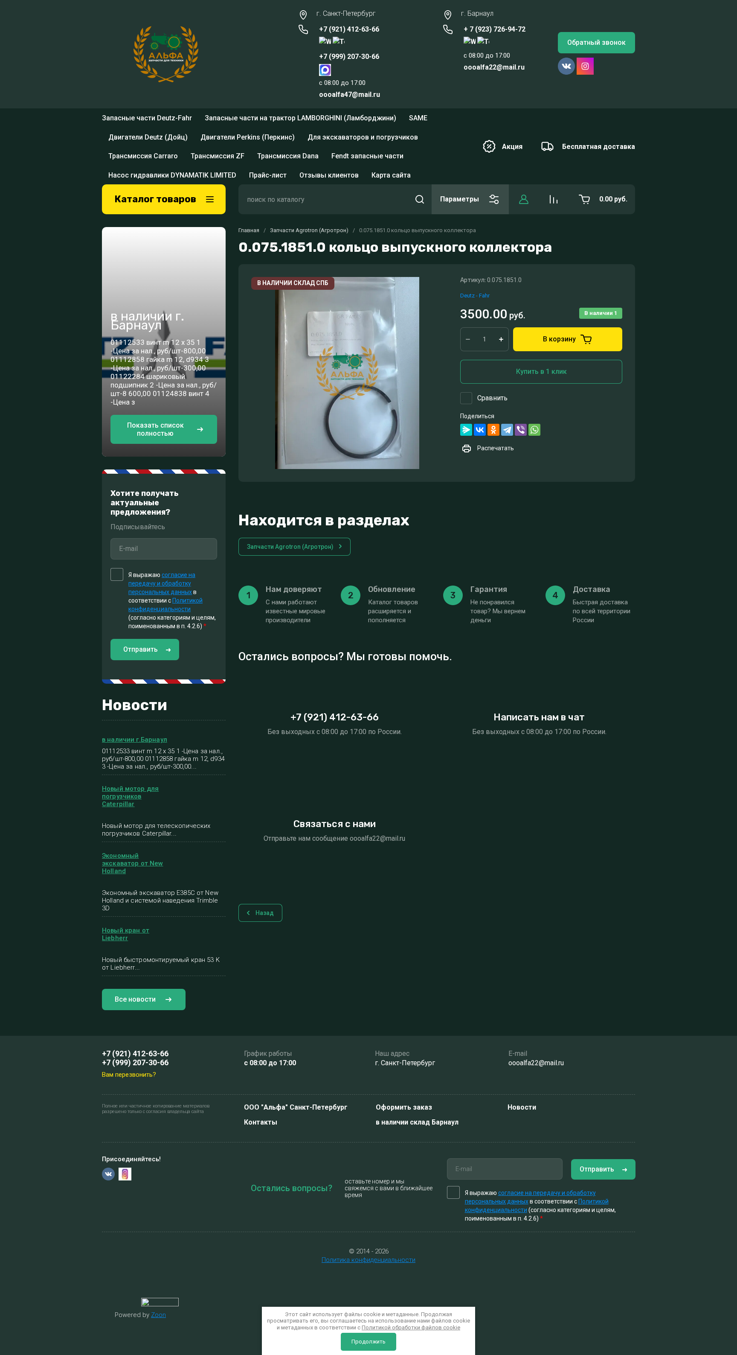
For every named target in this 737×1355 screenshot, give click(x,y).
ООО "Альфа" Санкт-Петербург (296, 1107)
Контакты (260, 1122)
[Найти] (420, 149)
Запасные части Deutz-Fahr (147, 121)
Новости (522, 1107)
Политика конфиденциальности (368, 1260)
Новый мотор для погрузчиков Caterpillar (130, 746)
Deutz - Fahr (475, 245)
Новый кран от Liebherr (125, 884)
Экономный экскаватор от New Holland (132, 813)
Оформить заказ (404, 1107)
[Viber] (521, 379)
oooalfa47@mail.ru (349, 94)
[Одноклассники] (493, 379)
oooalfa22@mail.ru (494, 67)
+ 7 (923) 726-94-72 (494, 29)
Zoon (158, 1315)
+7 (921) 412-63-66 (349, 29)
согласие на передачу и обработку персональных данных (161, 533)
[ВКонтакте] (480, 379)
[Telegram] (507, 379)
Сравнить (492, 348)
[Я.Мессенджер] (466, 379)
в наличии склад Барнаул (417, 1122)
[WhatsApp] (534, 379)
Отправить (140, 599)
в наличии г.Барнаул (134, 689)
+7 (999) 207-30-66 (349, 56)
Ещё (407, 121)
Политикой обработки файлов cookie (411, 1327)
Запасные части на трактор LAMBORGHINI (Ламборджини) (300, 121)
